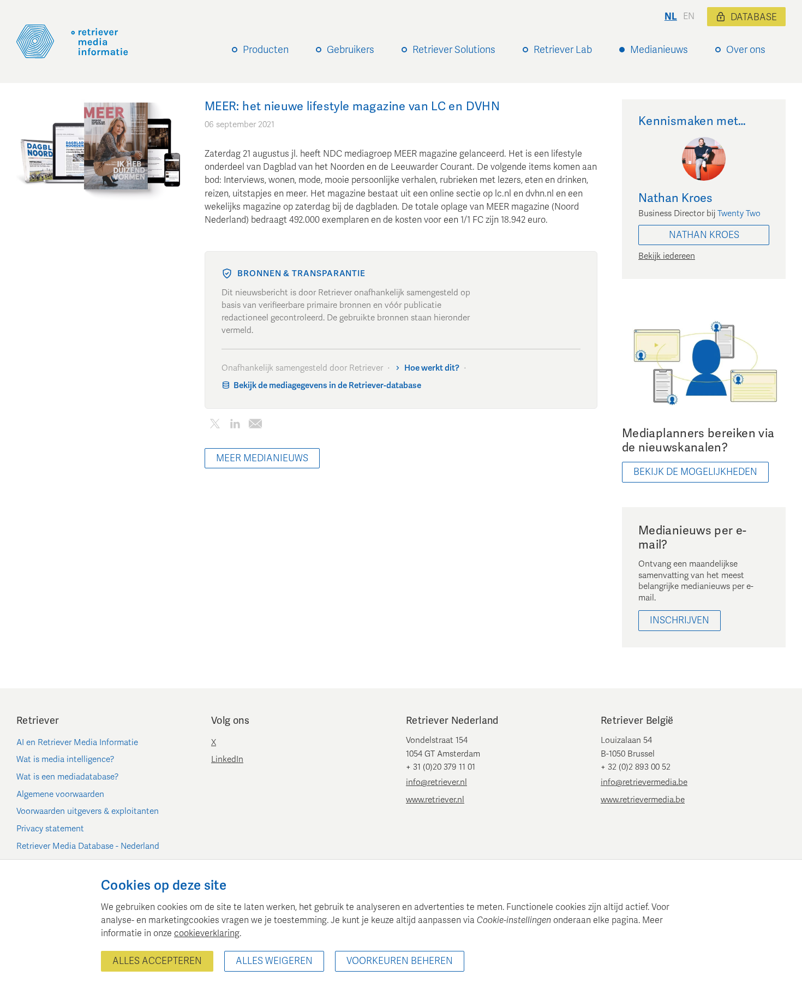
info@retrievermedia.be (644, 782)
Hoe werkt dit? (431, 368)
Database (754, 17)
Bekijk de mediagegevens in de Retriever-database (327, 385)
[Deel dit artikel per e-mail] (255, 426)
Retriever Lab (563, 50)
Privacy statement (50, 829)
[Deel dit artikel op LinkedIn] (235, 426)
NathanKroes (704, 235)
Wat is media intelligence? (65, 759)
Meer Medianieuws (262, 458)
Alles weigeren (274, 961)
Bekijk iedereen (666, 256)
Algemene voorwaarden (60, 794)
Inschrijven (679, 620)
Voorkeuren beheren (399, 961)
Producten (266, 50)
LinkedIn (227, 759)
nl (671, 16)
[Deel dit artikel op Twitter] (215, 426)
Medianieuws (659, 50)
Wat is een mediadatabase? (67, 777)
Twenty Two (739, 213)
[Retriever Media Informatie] (72, 41)
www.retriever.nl (435, 800)
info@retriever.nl (436, 782)
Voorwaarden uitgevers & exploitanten (87, 811)
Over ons (745, 50)
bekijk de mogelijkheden (695, 472)
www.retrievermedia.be (643, 800)
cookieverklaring (207, 933)
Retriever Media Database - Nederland (87, 846)
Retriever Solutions (453, 50)
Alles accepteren (157, 961)
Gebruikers (350, 50)
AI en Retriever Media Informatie (77, 742)
